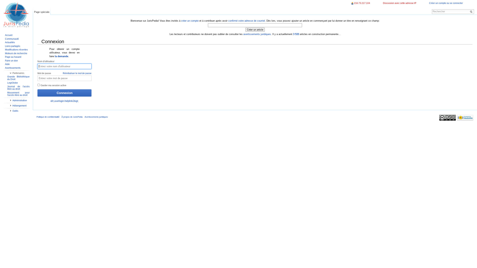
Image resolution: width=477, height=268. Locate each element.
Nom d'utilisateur (45, 61)
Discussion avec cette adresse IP (399, 3)
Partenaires (18, 73)
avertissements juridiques (257, 34)
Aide (7, 64)
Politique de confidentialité (48, 117)
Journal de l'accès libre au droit (18, 87)
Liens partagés (12, 46)
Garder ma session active (53, 85)
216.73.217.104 (362, 3)
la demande (61, 56)
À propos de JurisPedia (72, 117)
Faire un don (11, 60)
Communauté (12, 39)
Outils (15, 111)
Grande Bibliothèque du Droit (18, 78)
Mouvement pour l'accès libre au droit (18, 94)
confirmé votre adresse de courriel (246, 20)
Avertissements (12, 68)
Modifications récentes (16, 49)
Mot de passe (64, 73)
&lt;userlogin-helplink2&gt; (64, 101)
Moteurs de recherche (16, 53)
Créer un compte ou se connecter (446, 3)
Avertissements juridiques (96, 117)
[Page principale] (16, 15)
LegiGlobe (12, 83)
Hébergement (19, 105)
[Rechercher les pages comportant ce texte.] (472, 11)
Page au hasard (13, 57)
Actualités (10, 42)
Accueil (8, 35)
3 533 (296, 34)
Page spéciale (41, 12)
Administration (19, 100)
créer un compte (190, 20)
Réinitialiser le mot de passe (77, 73)
